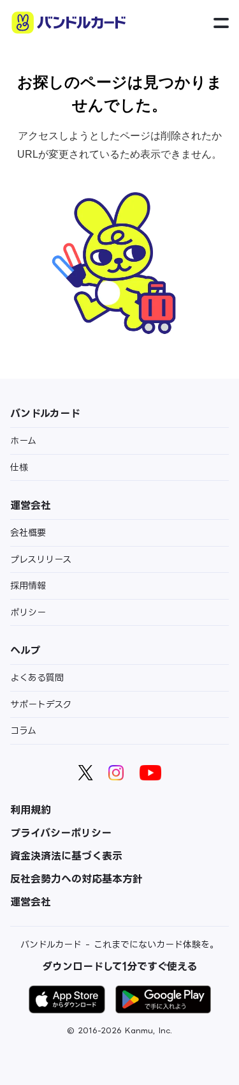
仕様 (19, 467)
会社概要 (28, 532)
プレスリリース (40, 559)
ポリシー (28, 612)
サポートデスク (40, 704)
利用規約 (30, 810)
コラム (23, 730)
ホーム (23, 440)
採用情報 (28, 585)
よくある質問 (37, 677)
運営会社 (30, 901)
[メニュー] (221, 23)
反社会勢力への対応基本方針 (76, 878)
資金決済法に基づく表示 (66, 855)
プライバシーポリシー (61, 832)
